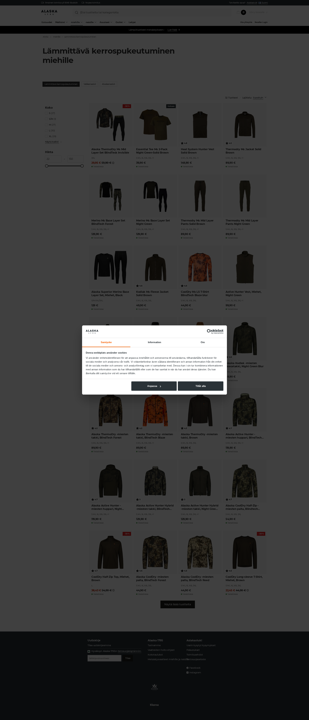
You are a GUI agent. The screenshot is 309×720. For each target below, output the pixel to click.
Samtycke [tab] (106, 342)
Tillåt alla (201, 386)
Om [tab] (203, 342)
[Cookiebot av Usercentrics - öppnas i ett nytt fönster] (209, 331)
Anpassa (152, 386)
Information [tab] (154, 342)
